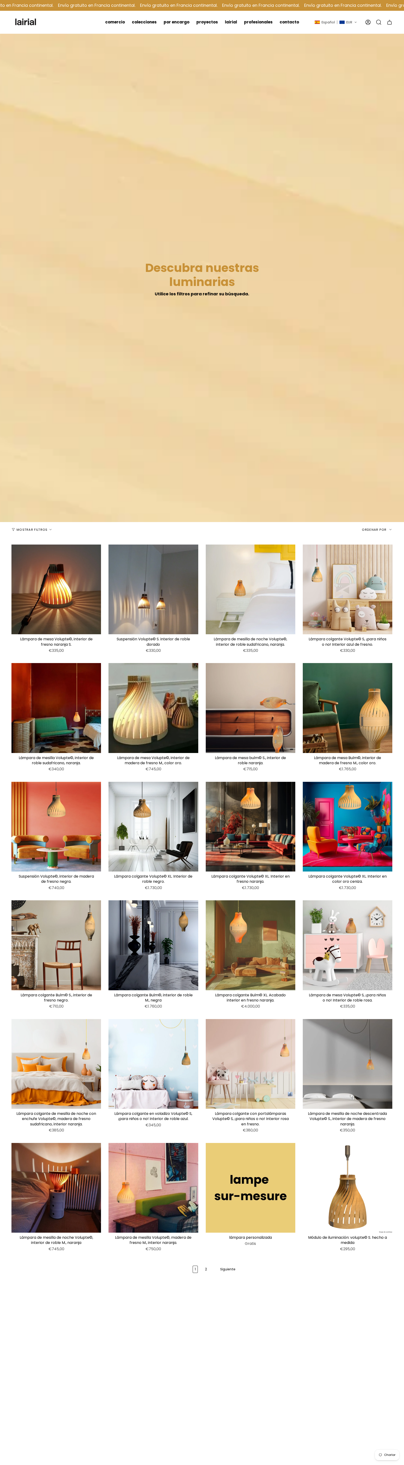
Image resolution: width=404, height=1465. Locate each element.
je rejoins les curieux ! (240, 805)
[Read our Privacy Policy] (268, 785)
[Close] (273, 646)
